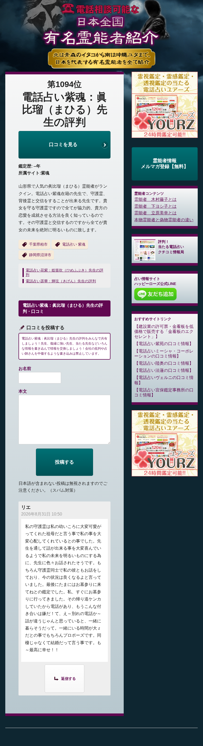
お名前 (25, 368)
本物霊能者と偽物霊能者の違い (163, 220)
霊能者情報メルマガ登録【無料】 (164, 163)
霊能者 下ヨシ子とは (155, 206)
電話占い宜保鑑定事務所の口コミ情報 (163, 392)
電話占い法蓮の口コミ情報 (164, 370)
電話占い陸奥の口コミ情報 (164, 363)
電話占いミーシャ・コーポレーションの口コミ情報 (163, 353)
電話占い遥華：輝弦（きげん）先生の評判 (61, 281)
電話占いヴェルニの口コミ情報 (163, 380)
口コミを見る (63, 144)
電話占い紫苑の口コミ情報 (164, 343)
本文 (23, 391)
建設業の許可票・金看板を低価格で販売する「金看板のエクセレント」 (163, 331)
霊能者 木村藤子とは (155, 199)
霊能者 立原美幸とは (155, 213)
